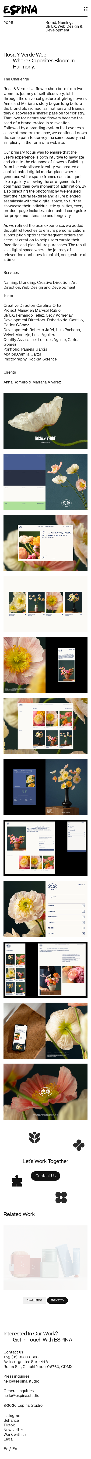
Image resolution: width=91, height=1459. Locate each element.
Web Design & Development (64, 28)
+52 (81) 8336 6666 (21, 1357)
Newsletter (13, 1430)
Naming (65, 22)
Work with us (15, 1434)
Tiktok (9, 1425)
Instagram (12, 1416)
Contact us (45, 1175)
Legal (9, 1439)
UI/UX (51, 26)
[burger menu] (85, 8)
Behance (11, 1420)
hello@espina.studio (21, 1381)
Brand (51, 22)
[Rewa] (46, 1257)
